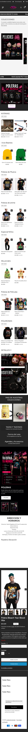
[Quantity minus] (2, 653)
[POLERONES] (14, 507)
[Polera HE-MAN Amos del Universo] (7, 215)
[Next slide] (25, 128)
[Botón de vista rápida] (12, 121)
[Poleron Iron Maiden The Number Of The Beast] (7, 333)
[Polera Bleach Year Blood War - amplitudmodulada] (14, 589)
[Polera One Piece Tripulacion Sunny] (21, 215)
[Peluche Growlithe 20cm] (21, 273)
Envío (12, 626)
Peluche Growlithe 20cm (21, 280)
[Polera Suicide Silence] (7, 184)
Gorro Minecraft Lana (21, 162)
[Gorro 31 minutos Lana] (7, 155)
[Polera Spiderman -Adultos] (7, 304)
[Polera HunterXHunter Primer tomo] (21, 244)
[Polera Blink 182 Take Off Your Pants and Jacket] (21, 184)
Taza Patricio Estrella (22, 412)
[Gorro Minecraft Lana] (21, 155)
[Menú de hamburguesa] (3, 7)
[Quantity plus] (9, 653)
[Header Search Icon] (21, 7)
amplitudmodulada (10, 720)
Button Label (5, 363)
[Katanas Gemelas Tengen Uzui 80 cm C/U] (7, 125)
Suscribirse (14, 707)
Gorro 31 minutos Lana (7, 162)
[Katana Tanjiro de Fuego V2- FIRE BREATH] (21, 125)
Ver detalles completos (6, 668)
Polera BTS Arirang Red (6, 251)
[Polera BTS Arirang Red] (7, 244)
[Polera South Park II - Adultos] (21, 304)
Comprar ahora (14, 664)
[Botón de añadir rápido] (12, 180)
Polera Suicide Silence (6, 191)
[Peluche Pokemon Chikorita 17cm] (7, 273)
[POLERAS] (5, 507)
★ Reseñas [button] (26, 367)
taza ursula (9, 413)
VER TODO (4, 116)
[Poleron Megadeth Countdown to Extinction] (21, 333)
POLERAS (6, 497)
